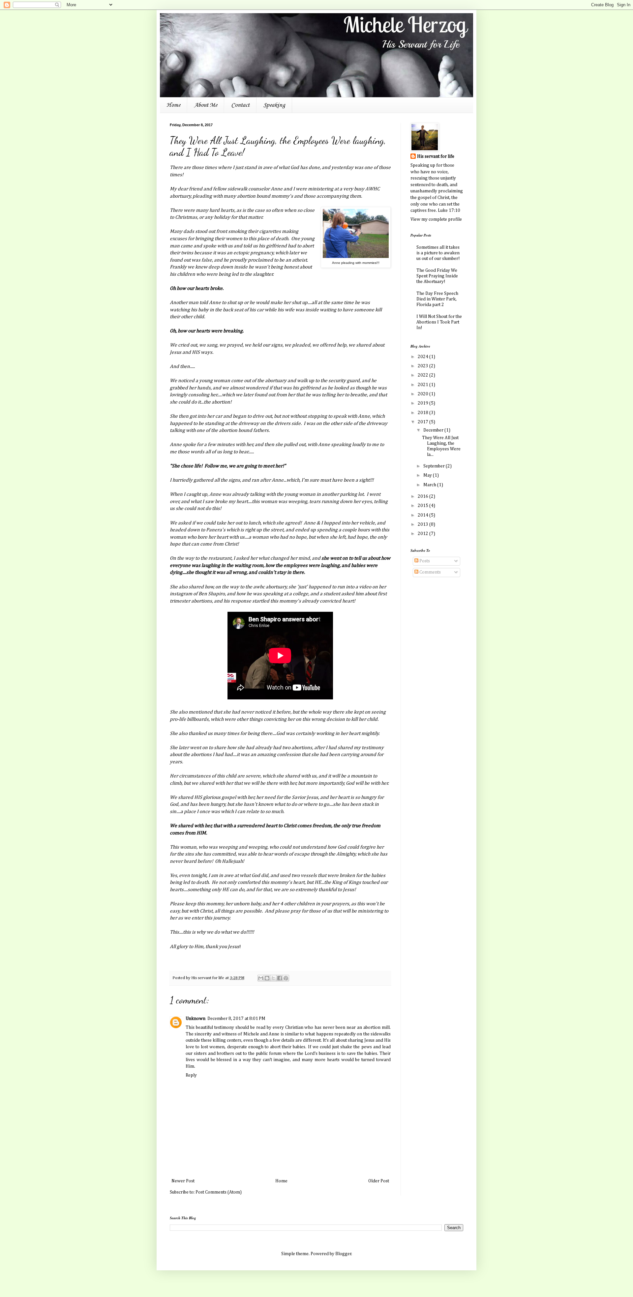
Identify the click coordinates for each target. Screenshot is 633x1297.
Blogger (343, 1254)
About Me (205, 105)
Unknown (195, 1018)
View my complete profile (436, 219)
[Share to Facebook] (279, 978)
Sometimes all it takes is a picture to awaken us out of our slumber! (438, 253)
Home (173, 105)
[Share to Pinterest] (286, 978)
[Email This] (260, 978)
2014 (423, 515)
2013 (423, 524)
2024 (423, 356)
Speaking (274, 105)
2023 (423, 366)
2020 (423, 394)
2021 (423, 384)
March (430, 485)
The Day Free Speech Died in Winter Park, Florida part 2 (437, 299)
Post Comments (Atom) (219, 1192)
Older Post (378, 1181)
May (428, 475)
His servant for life (435, 156)
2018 (423, 412)
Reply (191, 1075)
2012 (423, 533)
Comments (429, 572)
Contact (240, 105)
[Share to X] (273, 978)
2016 (423, 496)
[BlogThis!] (267, 978)
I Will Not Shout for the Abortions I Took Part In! (439, 322)
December (433, 430)
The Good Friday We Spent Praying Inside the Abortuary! (437, 276)
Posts (424, 561)
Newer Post (183, 1181)
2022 (423, 375)
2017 (423, 422)
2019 (423, 403)
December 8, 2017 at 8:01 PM (236, 1018)
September (434, 466)
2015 (423, 505)
